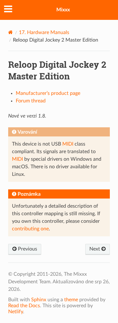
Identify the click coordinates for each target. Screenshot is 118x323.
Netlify (15, 311)
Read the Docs (24, 305)
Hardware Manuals (44, 32)
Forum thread (31, 100)
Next (95, 248)
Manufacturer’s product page (48, 93)
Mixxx (63, 9)
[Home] (10, 32)
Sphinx (38, 299)
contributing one (30, 228)
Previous (27, 248)
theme (71, 299)
